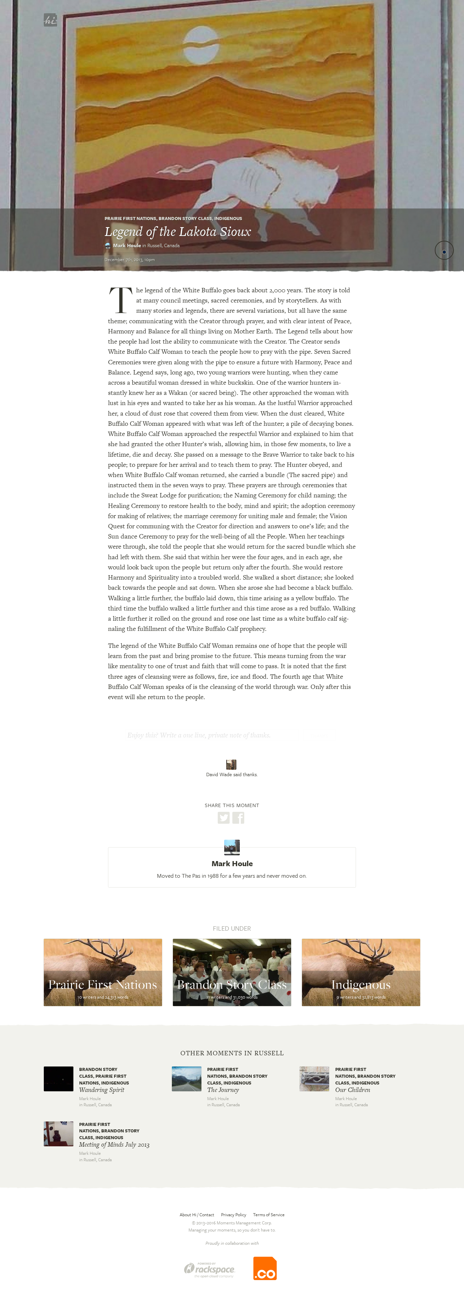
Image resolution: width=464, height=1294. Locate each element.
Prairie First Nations (130, 218)
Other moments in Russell (232, 1053)
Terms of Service (269, 1214)
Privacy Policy (233, 1214)
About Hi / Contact (197, 1214)
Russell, (163, 245)
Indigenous (228, 218)
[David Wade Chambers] (232, 764)
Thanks (319, 735)
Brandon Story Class (185, 218)
